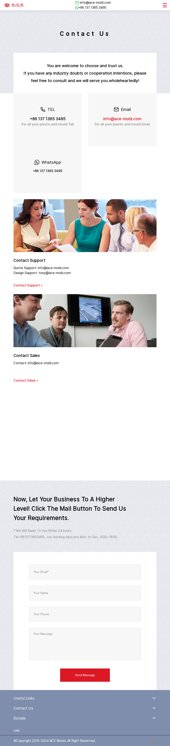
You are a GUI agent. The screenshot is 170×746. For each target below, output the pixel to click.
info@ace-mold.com (95, 3)
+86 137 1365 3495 (92, 8)
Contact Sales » (25, 380)
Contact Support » (27, 285)
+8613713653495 (32, 537)
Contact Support (29, 260)
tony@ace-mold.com (55, 273)
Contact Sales (26, 355)
